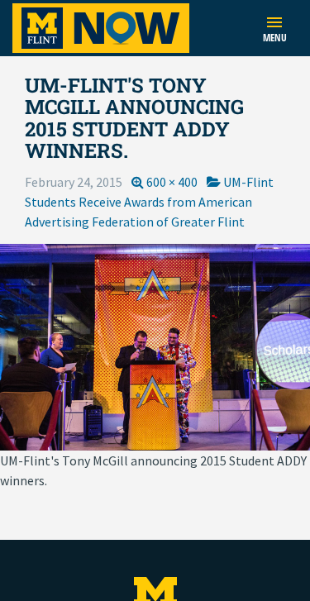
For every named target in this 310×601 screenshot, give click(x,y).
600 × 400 (172, 182)
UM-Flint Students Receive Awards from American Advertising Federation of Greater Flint (149, 202)
